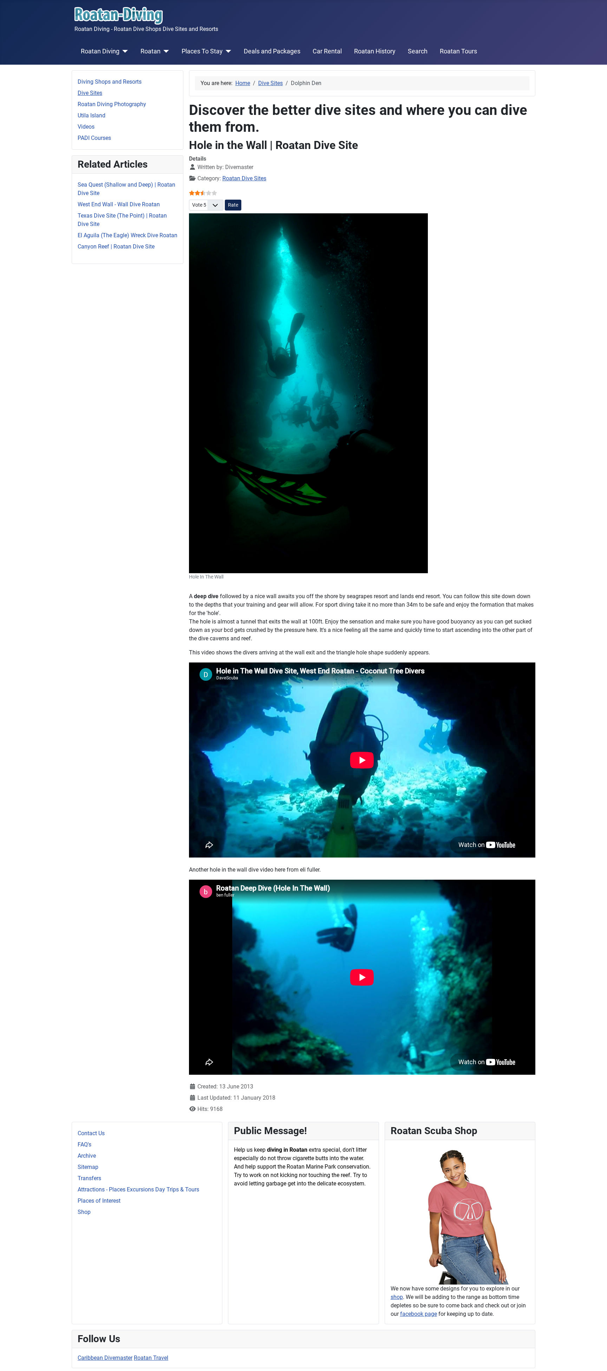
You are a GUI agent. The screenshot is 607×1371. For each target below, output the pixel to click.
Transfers (89, 1178)
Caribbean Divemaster (105, 1357)
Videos (86, 126)
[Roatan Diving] (123, 51)
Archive (87, 1155)
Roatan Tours (458, 51)
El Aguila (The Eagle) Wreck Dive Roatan (127, 235)
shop (397, 1297)
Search (417, 51)
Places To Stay (202, 51)
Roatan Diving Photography (112, 104)
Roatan (151, 51)
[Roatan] (165, 51)
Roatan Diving (100, 51)
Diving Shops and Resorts (110, 81)
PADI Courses (94, 138)
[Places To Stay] (227, 51)
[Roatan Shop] (460, 1214)
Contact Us (91, 1133)
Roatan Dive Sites (244, 178)
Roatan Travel (151, 1357)
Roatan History (375, 51)
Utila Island (91, 115)
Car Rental (327, 51)
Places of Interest (99, 1200)
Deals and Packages (272, 51)
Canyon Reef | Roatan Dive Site (116, 246)
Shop (84, 1212)
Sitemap (88, 1167)
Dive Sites (90, 93)
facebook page (418, 1314)
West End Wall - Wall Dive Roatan (119, 204)
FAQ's (84, 1144)
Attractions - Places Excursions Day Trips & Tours (138, 1189)
